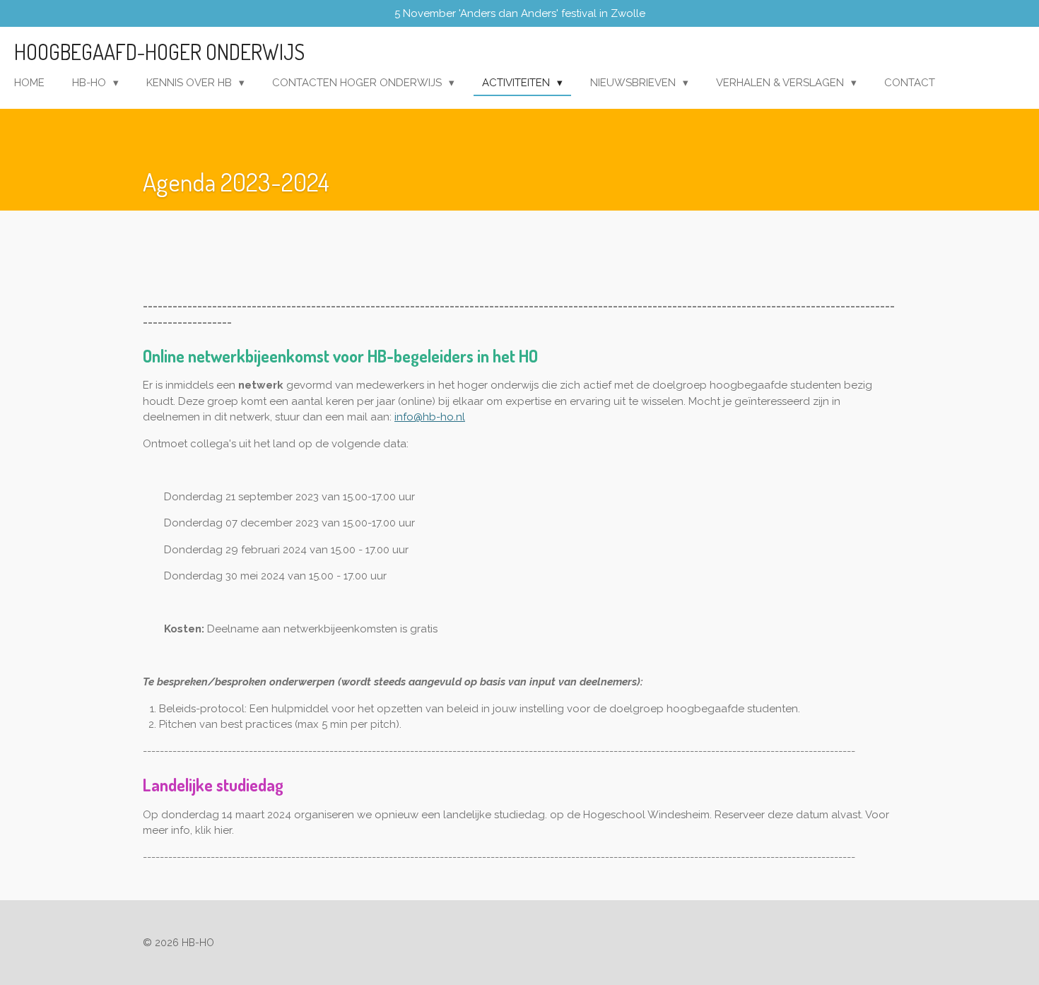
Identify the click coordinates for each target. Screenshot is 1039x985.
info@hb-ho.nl (429, 417)
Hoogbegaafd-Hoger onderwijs (159, 51)
